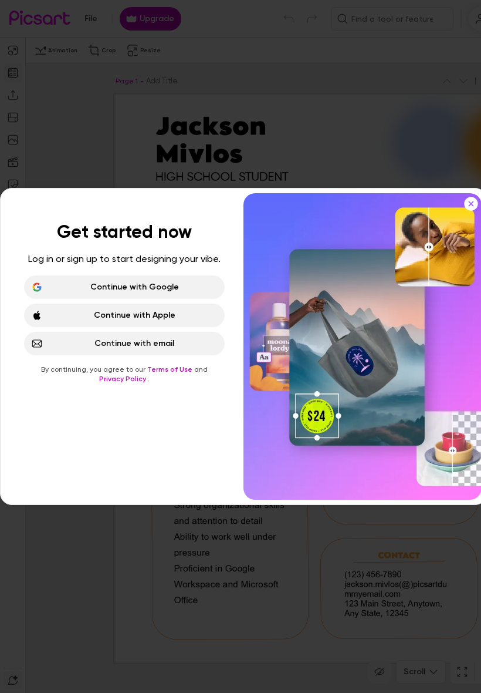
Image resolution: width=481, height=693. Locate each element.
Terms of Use (170, 369)
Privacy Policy (123, 379)
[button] (240, 346)
